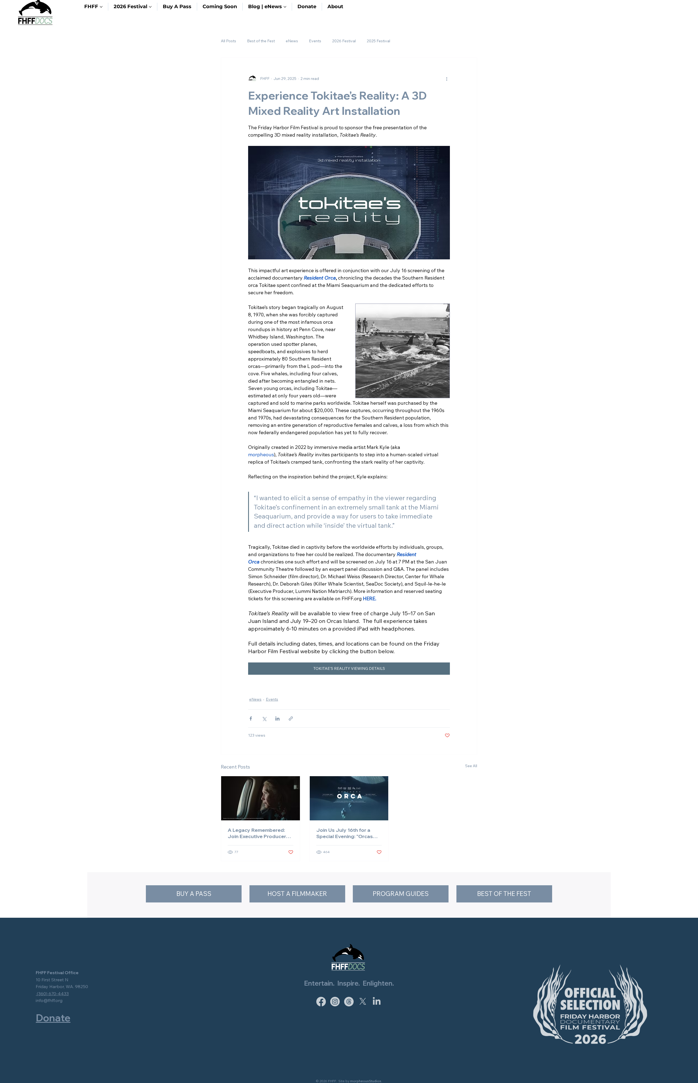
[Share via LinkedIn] (277, 718)
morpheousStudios (365, 1081)
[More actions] (446, 78)
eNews (292, 40)
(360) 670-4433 (52, 993)
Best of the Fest (261, 40)
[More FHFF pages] (101, 6)
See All (471, 765)
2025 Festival (378, 40)
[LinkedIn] (376, 1001)
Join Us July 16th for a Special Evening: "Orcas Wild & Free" (344, 833)
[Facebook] (321, 1001)
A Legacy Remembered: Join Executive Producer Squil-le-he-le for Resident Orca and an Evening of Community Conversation (259, 833)
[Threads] (349, 1001)
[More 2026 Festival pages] (150, 6)
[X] (363, 1001)
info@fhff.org (49, 1000)
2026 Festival (344, 40)
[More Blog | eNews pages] (285, 6)
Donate (53, 1018)
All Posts (228, 40)
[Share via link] (290, 718)
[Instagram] (335, 1001)
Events (315, 40)
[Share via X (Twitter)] (264, 718)
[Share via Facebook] (250, 718)
